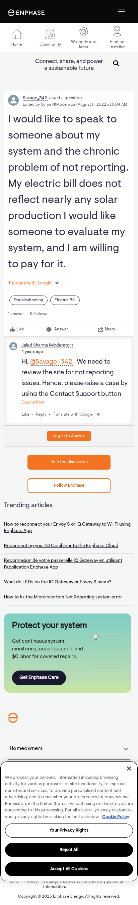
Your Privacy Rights (69, 830)
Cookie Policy (115, 817)
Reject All (69, 850)
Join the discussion (69, 462)
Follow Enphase (69, 485)
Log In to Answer (69, 436)
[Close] (129, 768)
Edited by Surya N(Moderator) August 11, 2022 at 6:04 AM (75, 105)
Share (110, 329)
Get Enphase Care (39, 677)
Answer (61, 329)
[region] (69, 821)
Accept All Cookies (69, 869)
